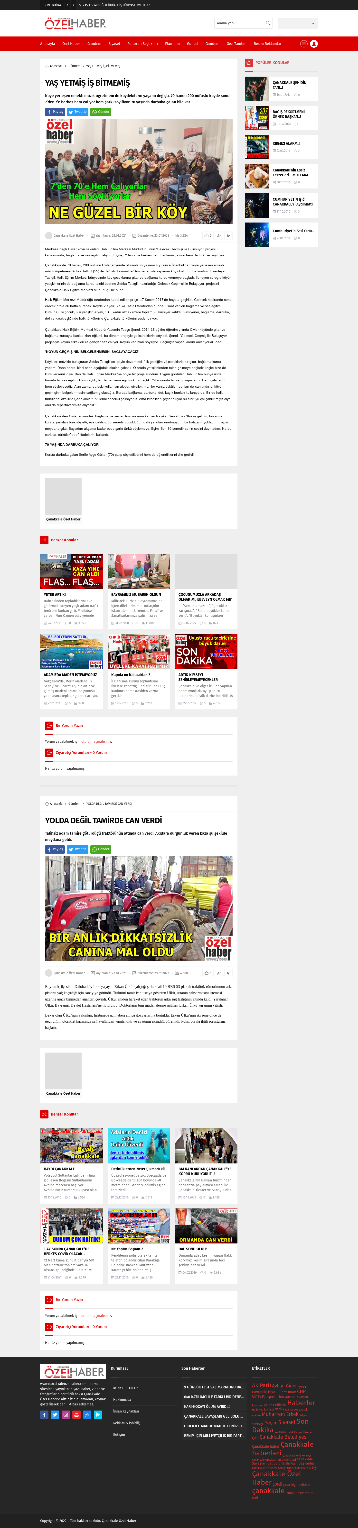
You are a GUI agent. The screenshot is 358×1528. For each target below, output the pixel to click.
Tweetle (81, 112)
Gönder (103, 112)
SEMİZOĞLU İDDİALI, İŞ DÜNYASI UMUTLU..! (116, 5)
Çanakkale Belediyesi (284, 1437)
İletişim (119, 1435)
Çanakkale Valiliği (306, 1468)
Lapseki (303, 1409)
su (276, 1432)
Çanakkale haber (266, 1446)
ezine (268, 1405)
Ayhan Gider (284, 1386)
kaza (286, 1409)
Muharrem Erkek (280, 1414)
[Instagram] (66, 1415)
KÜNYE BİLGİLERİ (126, 1388)
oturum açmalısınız (96, 742)
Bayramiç (259, 1392)
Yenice (307, 1432)
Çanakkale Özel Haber (69, 235)
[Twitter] (55, 1415)
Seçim (271, 1423)
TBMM (282, 1432)
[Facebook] (44, 1415)
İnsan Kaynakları (126, 1411)
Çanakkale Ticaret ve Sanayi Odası (273, 1468)
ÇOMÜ (277, 1484)
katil (278, 1409)
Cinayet (258, 1396)
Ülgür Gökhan (300, 1485)
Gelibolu (279, 1405)
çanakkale (268, 1491)
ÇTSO (286, 1485)
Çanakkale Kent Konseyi (297, 1455)
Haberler (301, 1403)
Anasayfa (56, 66)
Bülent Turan (286, 1392)
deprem (271, 1397)
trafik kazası (294, 1432)
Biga (271, 1392)
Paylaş (58, 112)
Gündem (74, 66)
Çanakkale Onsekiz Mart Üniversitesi (274, 1459)
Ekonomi (257, 1405)
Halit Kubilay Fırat (263, 1409)
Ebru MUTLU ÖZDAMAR (292, 1397)
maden (256, 1415)
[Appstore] (87, 1415)
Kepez (294, 1409)
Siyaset (287, 1422)
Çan (255, 1438)
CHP (301, 1391)
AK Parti (261, 1385)
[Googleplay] (98, 1415)
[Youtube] (76, 1415)
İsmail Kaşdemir (298, 1493)
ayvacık (302, 1387)
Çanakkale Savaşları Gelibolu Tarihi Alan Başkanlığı (283, 1461)
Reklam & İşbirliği (127, 1423)
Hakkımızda (122, 1400)
